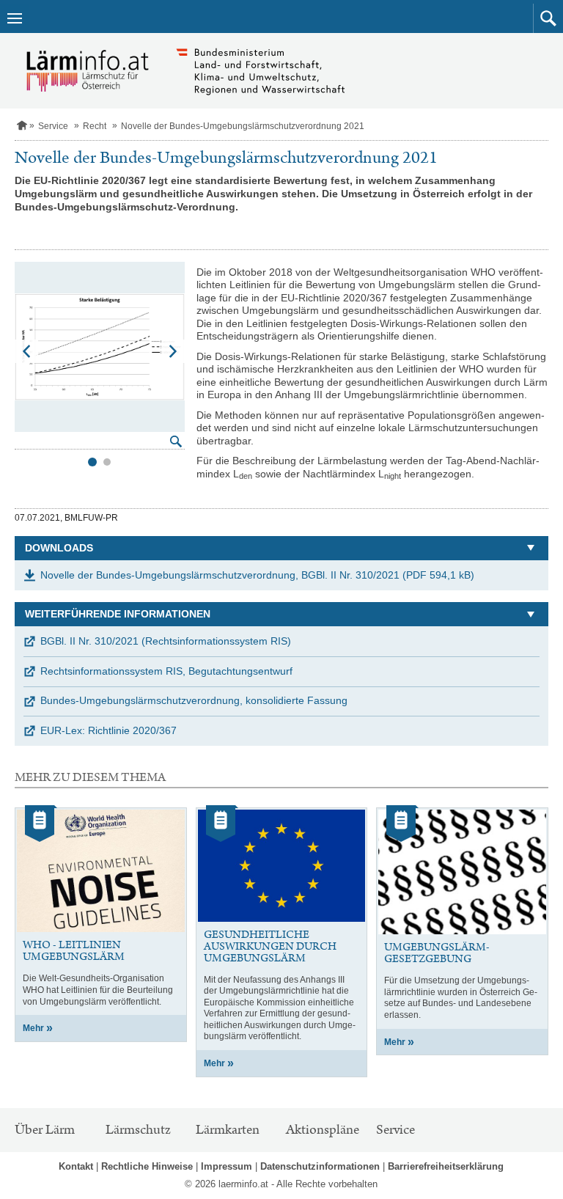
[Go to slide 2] (107, 462)
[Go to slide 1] (92, 462)
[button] (548, 18)
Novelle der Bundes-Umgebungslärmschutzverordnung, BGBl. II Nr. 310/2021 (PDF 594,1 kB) (257, 575)
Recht (94, 126)
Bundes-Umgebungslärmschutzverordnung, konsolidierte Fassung (193, 700)
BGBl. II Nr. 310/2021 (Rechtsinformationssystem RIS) (165, 641)
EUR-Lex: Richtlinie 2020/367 (108, 730)
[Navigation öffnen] (14, 18)
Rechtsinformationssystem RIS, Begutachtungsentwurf (166, 671)
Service (53, 126)
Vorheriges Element (26, 351)
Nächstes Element (173, 351)
